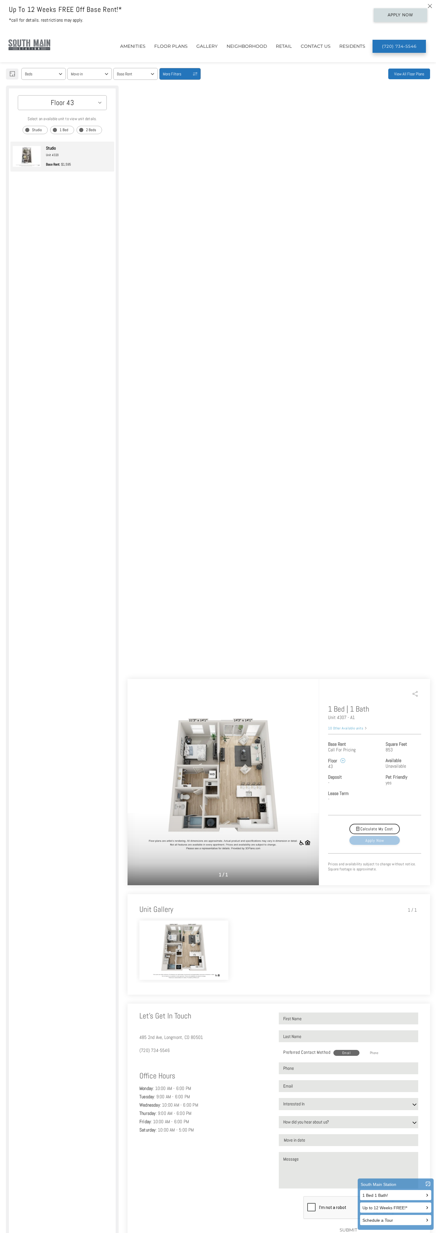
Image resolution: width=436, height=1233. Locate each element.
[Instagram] (150, 1063)
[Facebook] (141, 1063)
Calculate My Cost (376, 829)
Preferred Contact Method (306, 1052)
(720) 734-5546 (154, 1050)
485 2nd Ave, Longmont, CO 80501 (171, 1037)
